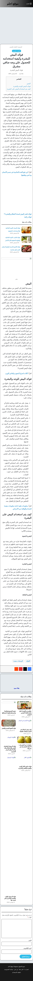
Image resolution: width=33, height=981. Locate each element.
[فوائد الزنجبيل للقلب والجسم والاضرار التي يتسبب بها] (8, 825)
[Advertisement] (16, 25)
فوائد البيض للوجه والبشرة (22, 86)
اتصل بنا (27, 969)
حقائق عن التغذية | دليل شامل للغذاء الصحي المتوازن (25, 712)
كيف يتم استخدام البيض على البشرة (19, 89)
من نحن (16, 969)
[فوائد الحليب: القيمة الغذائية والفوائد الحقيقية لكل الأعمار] (26, 239)
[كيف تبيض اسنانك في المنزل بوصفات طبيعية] (24, 724)
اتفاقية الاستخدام (16, 972)
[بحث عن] (24, 4)
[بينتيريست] (21, 669)
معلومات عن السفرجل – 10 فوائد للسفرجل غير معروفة (25, 746)
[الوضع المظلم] (21, 4)
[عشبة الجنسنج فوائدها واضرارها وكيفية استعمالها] (8, 705)
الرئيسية (20, 47)
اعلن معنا (21, 969)
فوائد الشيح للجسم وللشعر (9, 728)
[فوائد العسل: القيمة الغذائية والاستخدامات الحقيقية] (26, 229)
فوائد (27, 661)
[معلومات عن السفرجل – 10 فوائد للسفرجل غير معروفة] (24, 739)
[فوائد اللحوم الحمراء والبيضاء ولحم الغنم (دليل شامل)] (26, 248)
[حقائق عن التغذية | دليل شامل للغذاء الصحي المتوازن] (24, 705)
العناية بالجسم (13, 47)
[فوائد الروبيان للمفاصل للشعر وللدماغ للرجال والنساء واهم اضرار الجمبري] (8, 740)
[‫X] (25, 669)
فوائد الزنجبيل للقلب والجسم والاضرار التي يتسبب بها (10, 898)
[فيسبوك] (29, 669)
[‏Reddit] (16, 669)
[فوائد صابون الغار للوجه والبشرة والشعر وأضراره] (24, 760)
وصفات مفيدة (17, 661)
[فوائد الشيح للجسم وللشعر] (8, 723)
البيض (29, 83)
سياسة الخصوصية (8, 969)
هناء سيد (21, 73)
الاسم (30, 940)
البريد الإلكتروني (28, 948)
